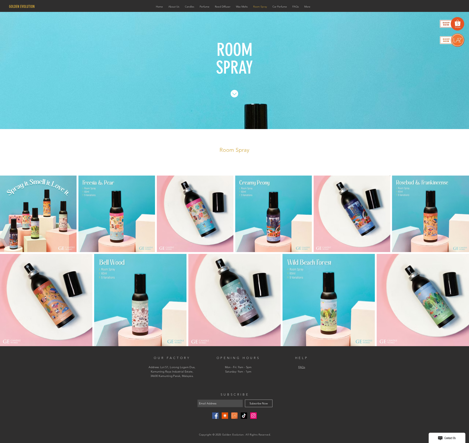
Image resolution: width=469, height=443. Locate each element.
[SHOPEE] (225, 415)
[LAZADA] (234, 415)
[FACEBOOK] (215, 415)
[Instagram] (253, 415)
